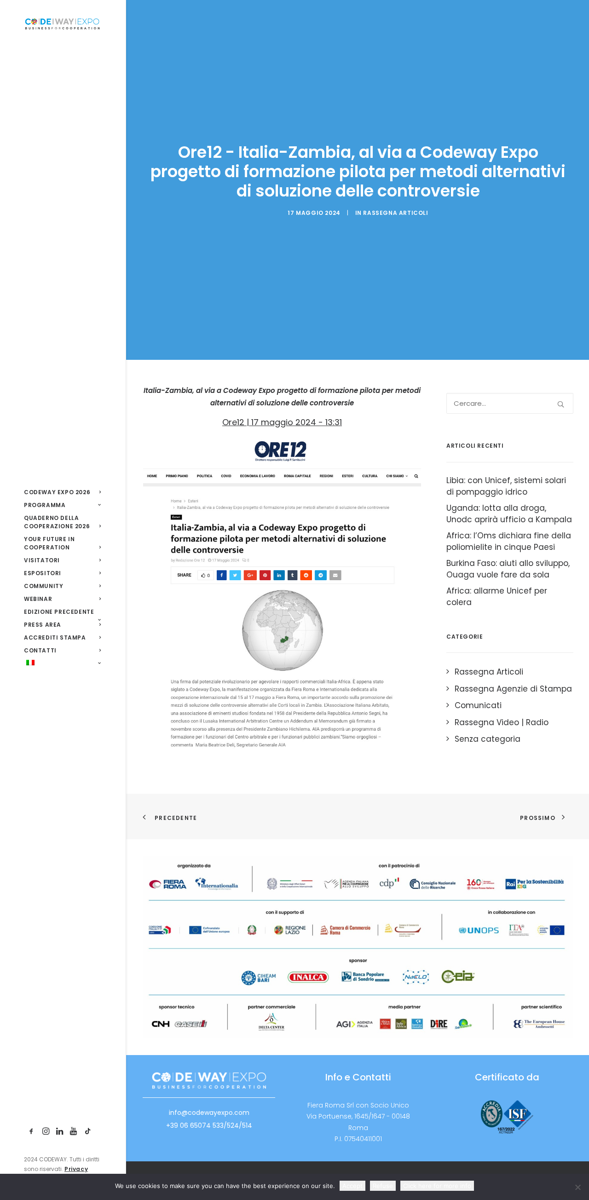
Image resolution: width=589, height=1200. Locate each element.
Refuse (383, 1185)
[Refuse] (577, 1187)
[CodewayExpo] (62, 23)
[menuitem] (31, 1131)
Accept (352, 1185)
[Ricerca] (509, 403)
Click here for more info (437, 1185)
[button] (31, 1131)
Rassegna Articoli (395, 213)
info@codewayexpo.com (209, 1112)
